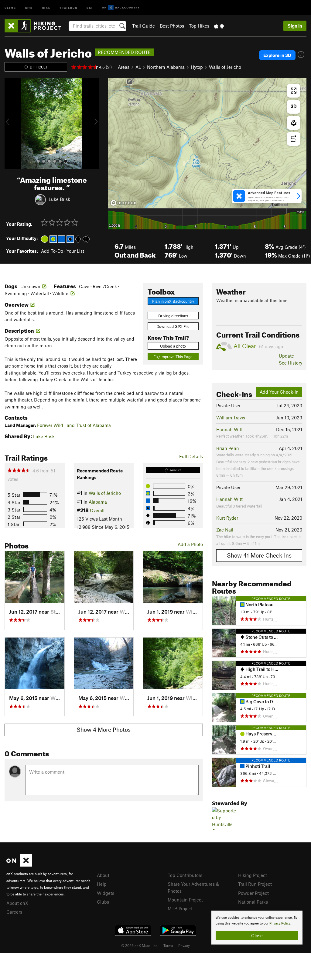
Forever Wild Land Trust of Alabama (74, 425)
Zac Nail (224, 529)
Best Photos (172, 25)
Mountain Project (185, 899)
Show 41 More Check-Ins (259, 555)
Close (257, 935)
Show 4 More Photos (104, 729)
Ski (90, 7)
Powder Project (253, 893)
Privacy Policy (279, 923)
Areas (123, 67)
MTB (29, 7)
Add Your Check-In (279, 392)
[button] (11, 123)
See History (290, 362)
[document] (257, 927)
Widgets (105, 893)
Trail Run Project (255, 884)
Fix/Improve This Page (173, 356)
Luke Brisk (59, 199)
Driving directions (173, 315)
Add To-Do (52, 251)
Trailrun (68, 7)
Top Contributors (185, 875)
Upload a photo (173, 346)
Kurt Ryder (227, 518)
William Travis (230, 417)
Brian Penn (227, 448)
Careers (14, 912)
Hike (46, 7)
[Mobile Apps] (219, 25)
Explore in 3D (277, 55)
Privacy (184, 945)
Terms (168, 945)
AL (138, 67)
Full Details (191, 456)
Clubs (103, 902)
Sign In (295, 25)
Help (102, 884)
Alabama (98, 502)
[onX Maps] (19, 865)
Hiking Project (252, 875)
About (103, 875)
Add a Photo (190, 544)
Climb (10, 7)
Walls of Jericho (225, 67)
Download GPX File (173, 326)
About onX (17, 903)
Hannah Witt (229, 429)
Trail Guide (143, 25)
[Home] (36, 25)
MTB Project (180, 908)
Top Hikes (199, 25)
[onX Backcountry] (120, 8)
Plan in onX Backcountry (173, 301)
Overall (97, 510)
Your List (75, 251)
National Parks (253, 902)
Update (286, 355)
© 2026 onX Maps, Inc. (139, 945)
